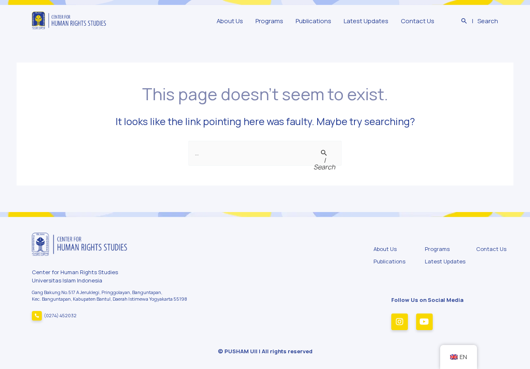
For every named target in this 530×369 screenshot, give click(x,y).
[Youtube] (424, 322)
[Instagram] (399, 322)
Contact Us (417, 21)
